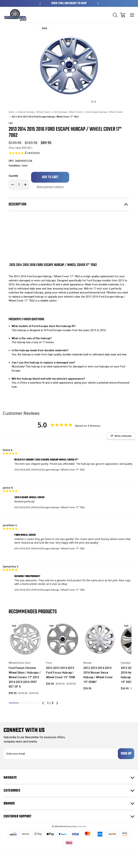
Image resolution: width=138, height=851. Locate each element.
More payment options (50, 186)
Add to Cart (25, 650)
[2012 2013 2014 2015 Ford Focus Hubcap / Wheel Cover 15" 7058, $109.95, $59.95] (62, 639)
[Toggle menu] (132, 15)
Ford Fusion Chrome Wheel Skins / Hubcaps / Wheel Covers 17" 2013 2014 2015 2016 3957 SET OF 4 (25, 677)
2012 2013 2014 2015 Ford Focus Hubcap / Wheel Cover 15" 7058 (60, 672)
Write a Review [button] (123, 435)
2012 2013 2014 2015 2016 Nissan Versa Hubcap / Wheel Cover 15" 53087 (98, 675)
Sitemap (82, 826)
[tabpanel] (25, 660)
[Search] (115, 15)
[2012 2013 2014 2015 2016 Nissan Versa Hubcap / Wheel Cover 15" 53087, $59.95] (99, 639)
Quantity (13, 175)
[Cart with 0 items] (122, 15)
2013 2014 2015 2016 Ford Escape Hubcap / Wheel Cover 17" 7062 (49, 469)
